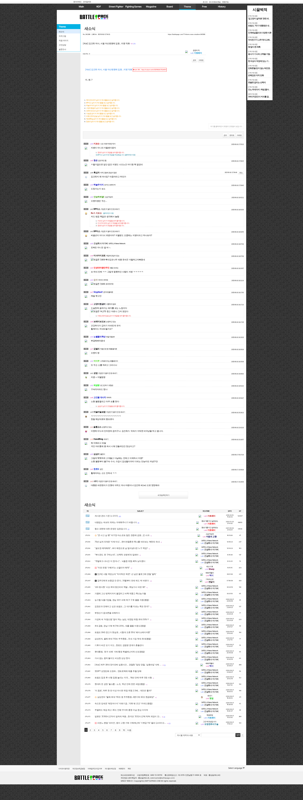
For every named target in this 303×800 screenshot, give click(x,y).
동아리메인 (77, 2)
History (222, 6)
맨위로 (231, 135)
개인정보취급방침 (78, 768)
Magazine (151, 6)
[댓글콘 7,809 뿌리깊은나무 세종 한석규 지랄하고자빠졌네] (118, 259)
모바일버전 (87, 2)
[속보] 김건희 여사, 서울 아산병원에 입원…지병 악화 (125, 69)
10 (124, 730)
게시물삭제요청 (110, 768)
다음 (129, 730)
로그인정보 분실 (214, 2)
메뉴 (241, 173)
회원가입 (225, 2)
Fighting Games (133, 6)
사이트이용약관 (63, 768)
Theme (187, 6)
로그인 (205, 2)
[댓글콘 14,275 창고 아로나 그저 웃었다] (109, 311)
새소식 (89, 28)
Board (169, 6)
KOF (98, 6)
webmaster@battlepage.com (162, 778)
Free (204, 6)
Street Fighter (116, 6)
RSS (129, 768)
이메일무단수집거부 (95, 768)
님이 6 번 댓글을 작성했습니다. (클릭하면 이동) (115, 155)
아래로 (201, 60)
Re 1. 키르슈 (102, 213)
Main (81, 6)
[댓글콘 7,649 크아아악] (102, 284)
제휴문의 (122, 768)
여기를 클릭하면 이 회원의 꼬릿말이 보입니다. (226, 126)
